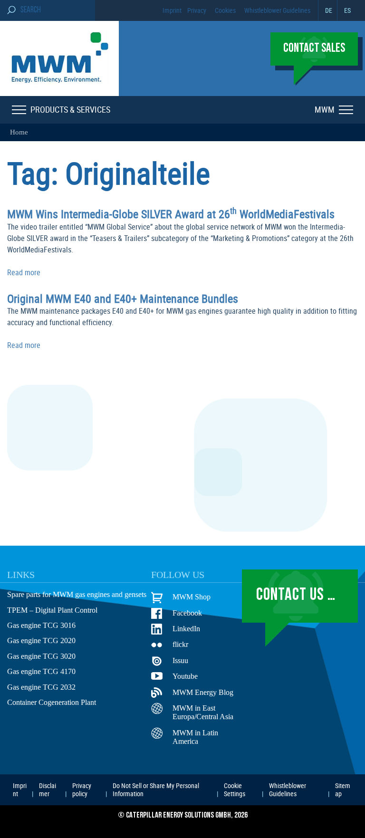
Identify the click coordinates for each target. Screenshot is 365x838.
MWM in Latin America (195, 737)
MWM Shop (192, 597)
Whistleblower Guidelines (277, 10)
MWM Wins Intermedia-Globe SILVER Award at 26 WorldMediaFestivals (171, 214)
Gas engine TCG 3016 (41, 625)
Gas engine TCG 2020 (41, 640)
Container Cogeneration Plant (51, 702)
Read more (23, 272)
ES (347, 10)
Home (19, 132)
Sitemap (342, 789)
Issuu (180, 660)
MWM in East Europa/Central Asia (203, 712)
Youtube (185, 676)
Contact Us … (296, 595)
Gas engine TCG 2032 (41, 687)
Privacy (196, 10)
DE (328, 10)
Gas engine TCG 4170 (41, 671)
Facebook (187, 613)
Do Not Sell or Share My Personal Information (156, 789)
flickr (180, 644)
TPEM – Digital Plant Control (52, 610)
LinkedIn (186, 629)
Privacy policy (81, 789)
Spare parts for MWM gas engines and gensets (76, 594)
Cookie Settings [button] (234, 789)
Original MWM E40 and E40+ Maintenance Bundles (122, 298)
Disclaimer (47, 789)
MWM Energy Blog (203, 692)
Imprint (172, 10)
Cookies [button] (225, 10)
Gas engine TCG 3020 (41, 656)
